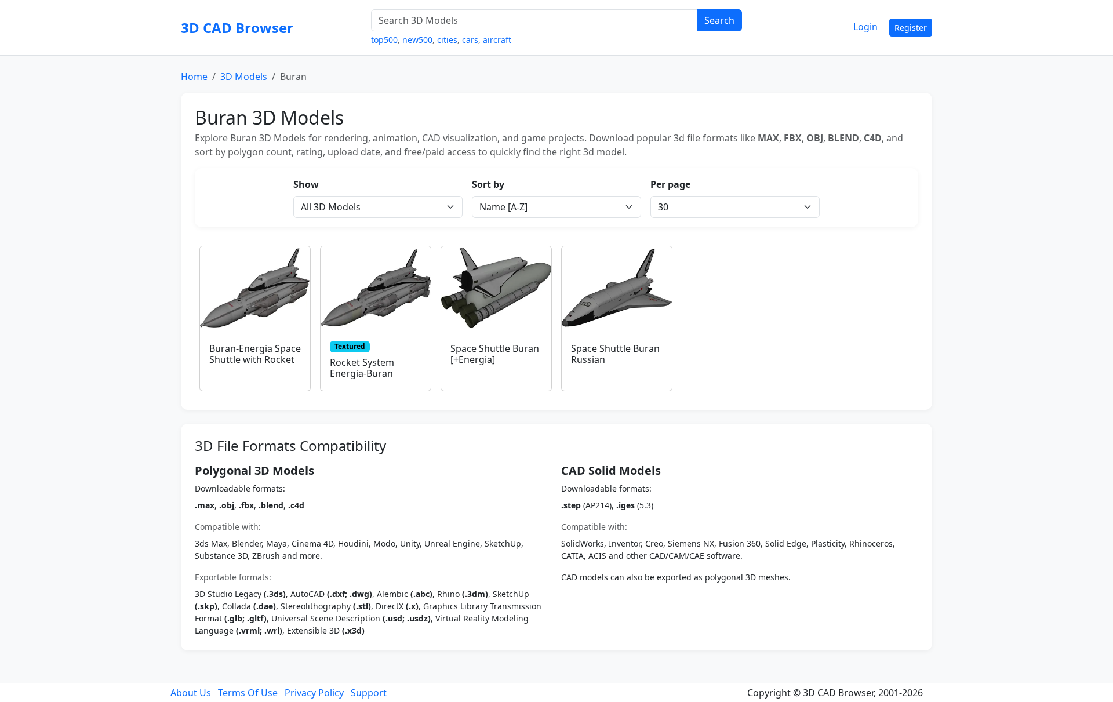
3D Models (243, 76)
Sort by (488, 184)
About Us (190, 692)
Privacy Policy (314, 692)
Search (719, 20)
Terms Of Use (248, 692)
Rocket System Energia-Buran (362, 368)
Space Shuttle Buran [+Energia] (494, 354)
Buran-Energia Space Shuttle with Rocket (255, 354)
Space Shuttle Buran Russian (615, 354)
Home (194, 76)
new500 (417, 39)
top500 (384, 39)
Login (865, 26)
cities (447, 39)
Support (369, 692)
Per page (670, 184)
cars (470, 39)
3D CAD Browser (237, 27)
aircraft (497, 39)
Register (910, 27)
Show (306, 184)
